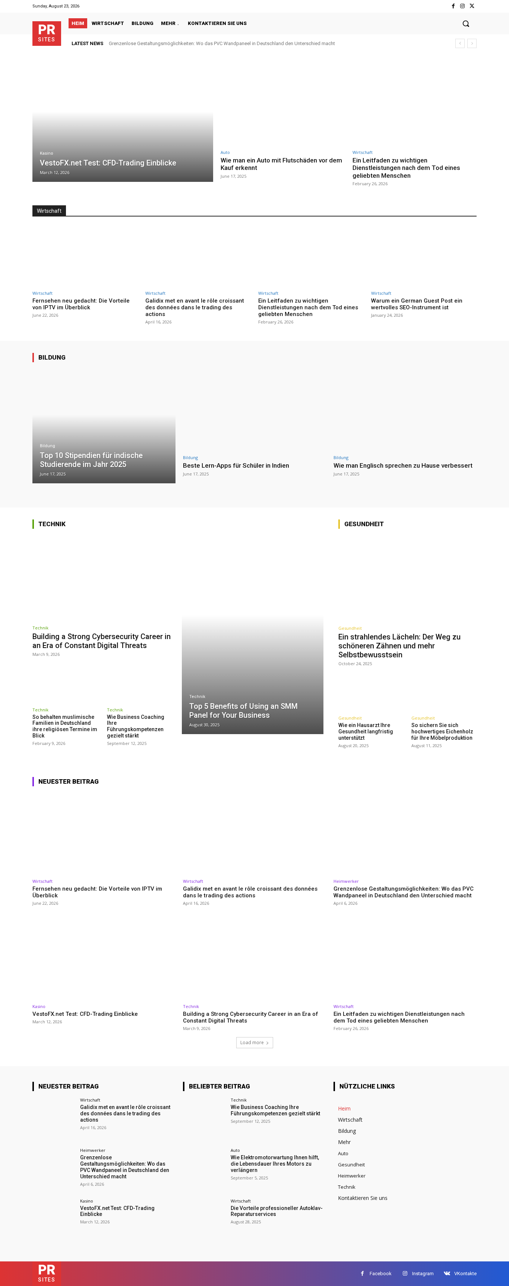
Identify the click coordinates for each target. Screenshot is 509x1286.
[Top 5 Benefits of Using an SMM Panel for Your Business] (253, 634)
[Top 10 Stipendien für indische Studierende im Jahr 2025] (104, 426)
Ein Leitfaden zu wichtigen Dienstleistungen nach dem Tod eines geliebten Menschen (406, 168)
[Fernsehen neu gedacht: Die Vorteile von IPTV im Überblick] (85, 256)
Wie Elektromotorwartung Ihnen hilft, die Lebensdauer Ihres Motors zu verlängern (275, 1163)
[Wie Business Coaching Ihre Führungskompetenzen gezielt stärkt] (140, 683)
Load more (252, 1042)
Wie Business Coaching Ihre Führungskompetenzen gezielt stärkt (135, 726)
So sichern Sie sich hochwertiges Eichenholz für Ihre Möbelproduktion (442, 731)
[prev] (460, 43)
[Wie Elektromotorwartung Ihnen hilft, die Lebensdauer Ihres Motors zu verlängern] (204, 1169)
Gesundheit (364, 524)
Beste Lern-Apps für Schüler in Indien (236, 465)
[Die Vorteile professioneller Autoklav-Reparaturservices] (204, 1220)
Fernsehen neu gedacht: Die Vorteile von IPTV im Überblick (81, 304)
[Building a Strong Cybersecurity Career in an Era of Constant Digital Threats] (103, 577)
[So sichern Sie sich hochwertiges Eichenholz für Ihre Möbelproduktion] (444, 692)
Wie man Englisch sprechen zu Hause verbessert (402, 465)
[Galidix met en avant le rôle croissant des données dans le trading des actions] (198, 256)
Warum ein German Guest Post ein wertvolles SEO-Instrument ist (416, 304)
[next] (472, 43)
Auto (225, 152)
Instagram (423, 1273)
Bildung (52, 357)
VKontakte (465, 1273)
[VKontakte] (446, 1273)
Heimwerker (346, 881)
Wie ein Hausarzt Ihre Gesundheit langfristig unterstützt (365, 731)
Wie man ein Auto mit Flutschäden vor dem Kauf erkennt (281, 164)
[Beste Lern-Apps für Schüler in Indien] (254, 410)
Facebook (381, 1273)
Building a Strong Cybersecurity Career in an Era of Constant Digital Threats (101, 641)
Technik (52, 524)
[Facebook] (453, 6)
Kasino (46, 153)
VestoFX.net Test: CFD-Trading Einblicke (85, 1014)
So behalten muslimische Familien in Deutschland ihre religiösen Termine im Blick (64, 726)
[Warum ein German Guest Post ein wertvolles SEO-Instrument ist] (424, 256)
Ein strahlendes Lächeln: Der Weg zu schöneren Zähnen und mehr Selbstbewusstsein (399, 645)
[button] (466, 23)
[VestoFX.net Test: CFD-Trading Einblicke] (122, 123)
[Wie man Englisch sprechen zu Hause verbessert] (405, 410)
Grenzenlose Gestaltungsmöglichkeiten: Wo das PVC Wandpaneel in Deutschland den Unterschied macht (222, 43)
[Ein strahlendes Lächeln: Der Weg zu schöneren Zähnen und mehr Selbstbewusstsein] (407, 578)
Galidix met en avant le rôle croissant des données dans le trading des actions (194, 307)
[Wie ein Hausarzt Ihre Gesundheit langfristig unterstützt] (371, 692)
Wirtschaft (362, 152)
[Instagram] (462, 6)
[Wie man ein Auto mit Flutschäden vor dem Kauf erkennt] (283, 104)
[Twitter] (472, 6)
